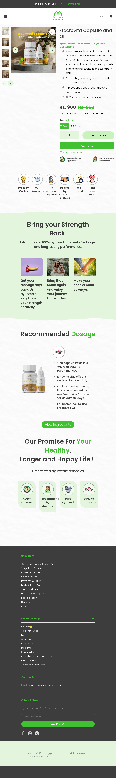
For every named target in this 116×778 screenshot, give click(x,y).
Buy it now (87, 146)
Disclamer (26, 647)
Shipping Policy (29, 652)
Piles (23, 606)
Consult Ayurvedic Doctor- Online (39, 563)
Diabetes (26, 602)
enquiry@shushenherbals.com (45, 685)
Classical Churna (30, 572)
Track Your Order (30, 630)
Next (52, 50)
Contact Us (27, 643)
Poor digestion (29, 597)
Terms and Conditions (33, 664)
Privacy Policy (28, 660)
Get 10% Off (58, 724)
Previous (15, 50)
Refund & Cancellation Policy (36, 656)
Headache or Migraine (33, 593)
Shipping (78, 113)
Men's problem (29, 576)
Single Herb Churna (31, 568)
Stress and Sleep (30, 589)
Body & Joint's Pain (31, 585)
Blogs (24, 635)
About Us (26, 639)
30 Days (75, 126)
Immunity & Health (31, 580)
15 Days (64, 126)
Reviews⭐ (26, 626)
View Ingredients (58, 424)
